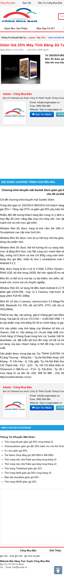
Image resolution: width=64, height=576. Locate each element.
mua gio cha (16, 556)
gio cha (3, 556)
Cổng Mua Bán (7, 3)
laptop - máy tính (36, 38)
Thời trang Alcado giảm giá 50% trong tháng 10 (28, 442)
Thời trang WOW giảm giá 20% (20, 481)
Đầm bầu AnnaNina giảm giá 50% (21, 477)
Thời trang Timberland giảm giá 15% (23, 468)
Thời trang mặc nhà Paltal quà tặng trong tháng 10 (30, 459)
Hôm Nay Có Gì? (45, 28)
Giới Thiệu (55, 550)
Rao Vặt (27, 3)
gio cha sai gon (32, 556)
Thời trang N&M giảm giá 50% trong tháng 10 (27, 473)
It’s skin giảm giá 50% (15, 450)
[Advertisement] (32, 148)
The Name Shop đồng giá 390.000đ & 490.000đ (28, 455)
